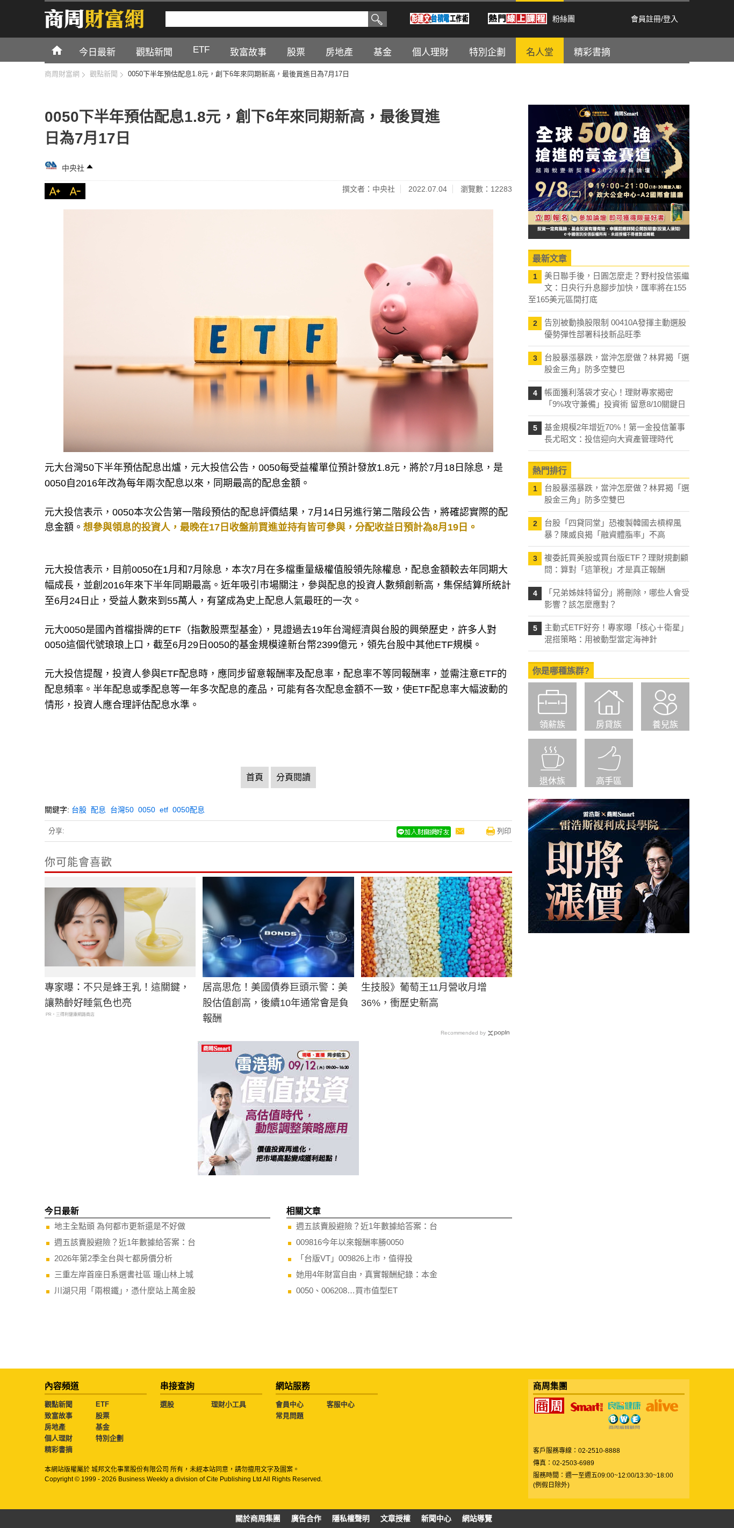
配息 (98, 809)
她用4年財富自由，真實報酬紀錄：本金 (366, 1274)
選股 (167, 1404)
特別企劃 (110, 1438)
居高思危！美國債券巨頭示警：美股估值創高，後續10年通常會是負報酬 (276, 1003)
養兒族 (665, 724)
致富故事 (59, 1415)
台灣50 (122, 809)
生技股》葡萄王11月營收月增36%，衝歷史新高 (424, 995)
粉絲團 (563, 18)
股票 (103, 1415)
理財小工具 (228, 1404)
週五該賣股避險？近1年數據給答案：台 (125, 1242)
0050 (146, 809)
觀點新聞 (59, 1404)
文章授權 (395, 1518)
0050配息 (188, 809)
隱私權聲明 (351, 1518)
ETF (102, 1404)
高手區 (609, 780)
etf (164, 809)
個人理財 (59, 1438)
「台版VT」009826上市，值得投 (354, 1258)
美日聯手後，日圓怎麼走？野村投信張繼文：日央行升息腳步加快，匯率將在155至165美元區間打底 (608, 287)
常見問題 (290, 1415)
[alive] (662, 1406)
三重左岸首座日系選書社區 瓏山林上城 (123, 1274)
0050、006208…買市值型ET (347, 1290)
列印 (504, 831)
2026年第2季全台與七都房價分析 (113, 1258)
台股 (79, 809)
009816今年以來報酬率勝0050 (350, 1242)
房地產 (55, 1427)
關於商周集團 (257, 1518)
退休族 (552, 780)
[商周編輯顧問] (624, 1422)
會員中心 (290, 1404)
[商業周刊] (549, 1406)
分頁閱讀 (293, 777)
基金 (103, 1427)
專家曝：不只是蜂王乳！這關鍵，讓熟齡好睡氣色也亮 (117, 995)
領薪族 (552, 724)
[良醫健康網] (624, 1406)
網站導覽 (477, 1518)
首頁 (67, 50)
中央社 (73, 168)
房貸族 (609, 724)
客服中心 (341, 1404)
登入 (670, 18)
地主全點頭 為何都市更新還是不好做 (119, 1226)
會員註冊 (646, 18)
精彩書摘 (59, 1449)
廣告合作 (306, 1518)
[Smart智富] (587, 1407)
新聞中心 (436, 1518)
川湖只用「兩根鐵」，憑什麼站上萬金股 (125, 1290)
